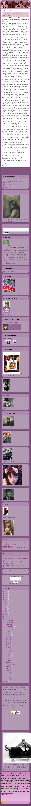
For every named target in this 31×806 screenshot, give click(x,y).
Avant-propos (6, 179)
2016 (6, 599)
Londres (19, 542)
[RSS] (2, 802)
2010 (6, 611)
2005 (6, 681)
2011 (6, 609)
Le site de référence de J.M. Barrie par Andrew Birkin (15, 558)
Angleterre (14, 542)
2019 (6, 593)
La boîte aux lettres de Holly (9, 517)
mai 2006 (8, 634)
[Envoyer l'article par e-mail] (9, 16)
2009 (6, 612)
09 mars (9, 662)
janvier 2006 (9, 680)
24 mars (9, 641)
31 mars (9, 639)
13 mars (9, 658)
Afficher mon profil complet (9, 263)
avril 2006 (8, 635)
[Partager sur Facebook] (8, 165)
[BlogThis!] (4, 165)
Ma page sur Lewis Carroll (9, 566)
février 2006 (9, 678)
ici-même (10, 221)
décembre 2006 (9, 620)
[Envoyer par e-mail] (3, 165)
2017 (6, 597)
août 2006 (8, 628)
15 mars (9, 655)
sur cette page (12, 271)
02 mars (9, 674)
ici (24, 547)
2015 (6, 601)
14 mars (9, 657)
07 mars (9, 668)
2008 (6, 614)
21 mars (9, 645)
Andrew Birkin (11, 783)
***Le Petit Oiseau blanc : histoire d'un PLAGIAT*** (12, 181)
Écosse (4, 542)
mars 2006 (8, 637)
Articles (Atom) (12, 172)
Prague (10, 546)
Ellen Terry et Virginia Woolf (10, 184)
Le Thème (3, 793)
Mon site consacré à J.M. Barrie (10, 562)
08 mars (9, 666)
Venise (9, 544)
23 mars (9, 643)
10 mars (9, 660)
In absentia (5, 187)
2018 (6, 595)
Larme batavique (13, 13)
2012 (6, 607)
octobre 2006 (9, 624)
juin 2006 (8, 632)
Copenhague (6, 546)
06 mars (9, 670)
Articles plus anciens (24, 169)
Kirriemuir (8, 542)
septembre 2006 (9, 626)
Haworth (23, 542)
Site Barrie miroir (7, 565)
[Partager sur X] (6, 165)
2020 (6, 591)
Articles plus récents (6, 169)
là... (3, 549)
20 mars (9, 647)
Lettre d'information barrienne (16, 583)
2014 (6, 603)
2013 (6, 605)
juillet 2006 (8, 630)
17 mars (9, 651)
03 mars (9, 672)
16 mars (9, 653)
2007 (6, 616)
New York (14, 544)
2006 (6, 618)
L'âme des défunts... (7, 186)
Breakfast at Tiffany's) (17, 769)
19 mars (9, 649)
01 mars (9, 676)
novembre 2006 (9, 622)
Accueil (15, 169)
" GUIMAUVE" (9, 793)
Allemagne (5, 544)
